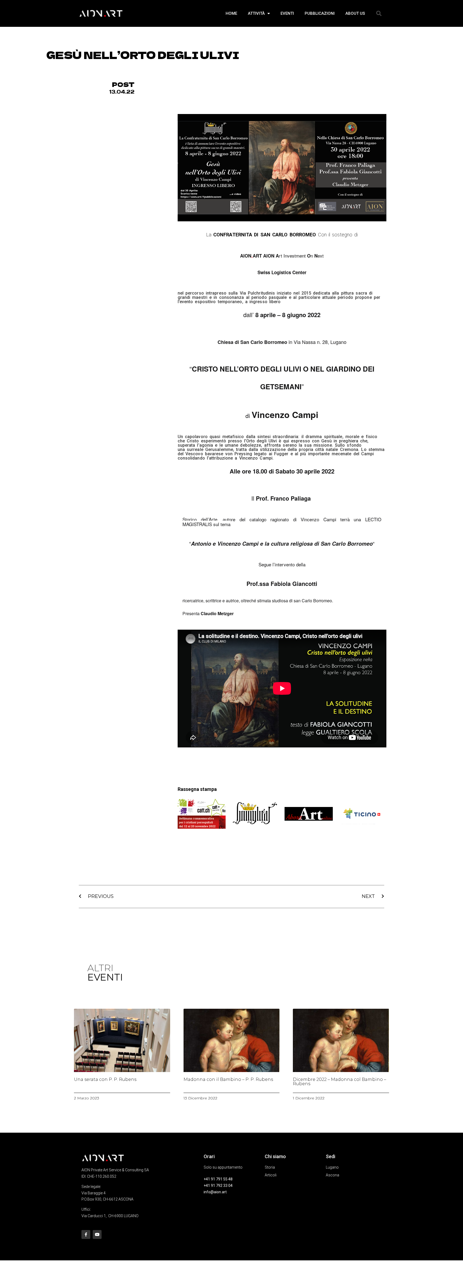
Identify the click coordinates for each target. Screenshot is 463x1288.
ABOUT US (355, 13)
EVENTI (287, 13)
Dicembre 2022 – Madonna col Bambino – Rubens (339, 1081)
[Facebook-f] (85, 1234)
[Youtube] (97, 1234)
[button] (379, 13)
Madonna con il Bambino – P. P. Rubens (228, 1079)
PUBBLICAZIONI (320, 13)
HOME (231, 13)
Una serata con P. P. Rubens (105, 1079)
